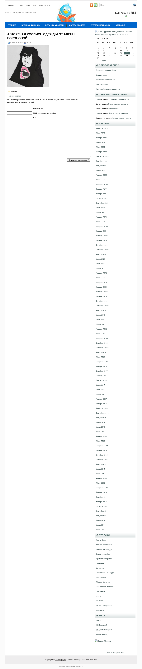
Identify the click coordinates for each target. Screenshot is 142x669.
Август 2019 (101, 310)
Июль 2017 (100, 385)
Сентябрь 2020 (102, 249)
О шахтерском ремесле (119, 99)
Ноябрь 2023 (101, 151)
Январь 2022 (101, 189)
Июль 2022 (100, 170)
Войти (98, 620)
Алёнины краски (15, 96)
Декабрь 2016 (101, 408)
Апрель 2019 (101, 329)
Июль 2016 (100, 422)
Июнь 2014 (100, 525)
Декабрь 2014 (101, 497)
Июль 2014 (100, 520)
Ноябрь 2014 (101, 501)
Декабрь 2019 (101, 291)
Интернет (100, 568)
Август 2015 (101, 464)
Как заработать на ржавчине (108, 88)
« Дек (104, 61)
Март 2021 (100, 221)
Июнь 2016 (100, 427)
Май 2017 (100, 394)
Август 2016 (101, 417)
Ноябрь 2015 (101, 450)
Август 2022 (101, 165)
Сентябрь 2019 (102, 305)
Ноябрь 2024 (101, 137)
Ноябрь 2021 (101, 193)
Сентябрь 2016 (102, 413)
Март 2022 (100, 179)
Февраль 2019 (102, 338)
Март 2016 (100, 441)
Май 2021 (100, 212)
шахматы (100, 610)
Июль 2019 (100, 315)
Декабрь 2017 (101, 371)
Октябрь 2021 (101, 198)
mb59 (98, 99)
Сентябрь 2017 (102, 380)
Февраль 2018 (102, 361)
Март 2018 (100, 357)
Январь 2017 (101, 403)
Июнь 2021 (100, 207)
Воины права (101, 75)
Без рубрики (101, 540)
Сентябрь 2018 (102, 347)
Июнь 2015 (100, 469)
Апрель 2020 (101, 273)
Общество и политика (105, 586)
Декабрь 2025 (101, 128)
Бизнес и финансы (30, 25)
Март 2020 (100, 277)
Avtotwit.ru (79, 666)
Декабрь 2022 (101, 161)
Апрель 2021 (101, 217)
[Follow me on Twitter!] (96, 6)
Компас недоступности (118, 113)
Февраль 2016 (102, 445)
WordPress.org (102, 634)
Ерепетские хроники (100, 25)
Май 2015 (100, 473)
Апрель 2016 (101, 436)
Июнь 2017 (100, 389)
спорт (98, 596)
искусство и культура (105, 572)
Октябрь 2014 (101, 506)
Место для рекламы (115, 652)
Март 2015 (100, 483)
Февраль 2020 (102, 282)
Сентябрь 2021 (102, 203)
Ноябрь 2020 (101, 240)
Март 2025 (100, 133)
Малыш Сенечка (103, 582)
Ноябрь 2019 (101, 296)
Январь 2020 (101, 287)
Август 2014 (101, 515)
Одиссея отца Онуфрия (106, 70)
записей (101, 625)
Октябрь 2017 (101, 375)
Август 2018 (101, 352)
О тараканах (113, 108)
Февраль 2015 (102, 487)
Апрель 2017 (101, 399)
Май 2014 (100, 529)
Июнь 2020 (100, 263)
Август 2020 (101, 254)
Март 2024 (100, 147)
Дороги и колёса (77, 25)
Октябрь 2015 (101, 455)
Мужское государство (105, 79)
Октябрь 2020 (101, 245)
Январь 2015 (101, 492)
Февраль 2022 (102, 184)
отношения (100, 591)
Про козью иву (102, 84)
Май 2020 (100, 268)
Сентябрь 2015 (102, 459)
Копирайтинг (101, 577)
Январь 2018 (101, 366)
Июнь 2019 (100, 319)
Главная (11, 5)
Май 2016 (100, 431)
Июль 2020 (100, 259)
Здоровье (120, 25)
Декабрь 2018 (101, 343)
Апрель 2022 (101, 175)
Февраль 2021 (102, 226)
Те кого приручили (103, 605)
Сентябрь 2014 (102, 511)
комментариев (104, 629)
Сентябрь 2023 (102, 156)
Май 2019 (100, 324)
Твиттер (99, 600)
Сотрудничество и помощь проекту (36, 5)
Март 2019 (100, 333)
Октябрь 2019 (101, 301)
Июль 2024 (100, 142)
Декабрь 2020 (101, 235)
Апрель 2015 (101, 478)
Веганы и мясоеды (54, 25)
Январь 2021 (101, 231)
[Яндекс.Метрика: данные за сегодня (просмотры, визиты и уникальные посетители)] (103, 640)
